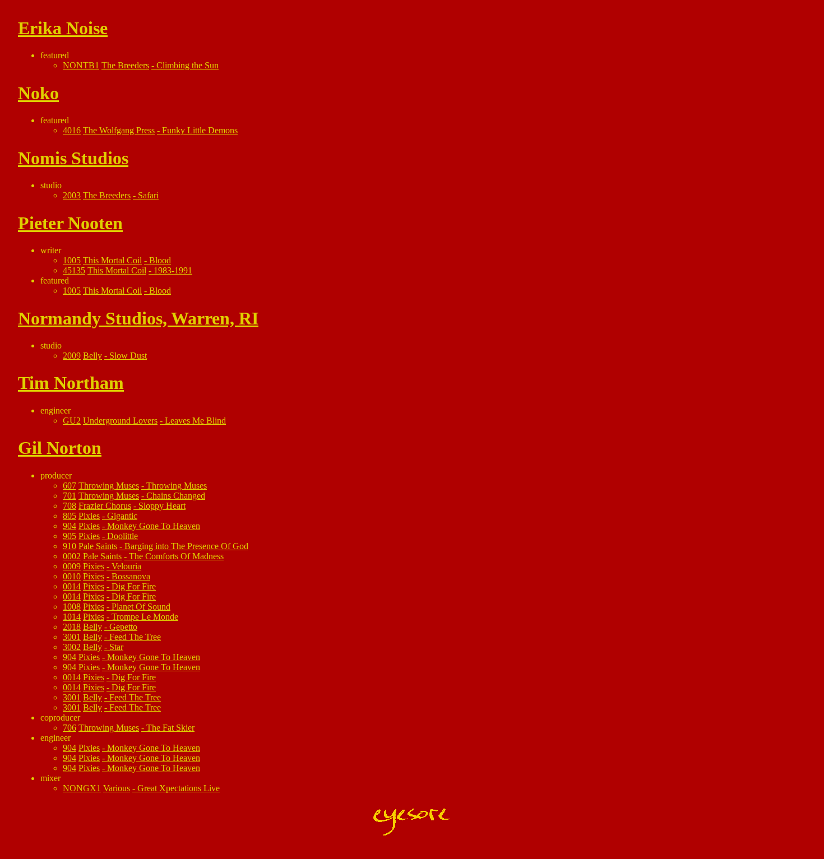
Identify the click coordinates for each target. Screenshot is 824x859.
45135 (74, 270)
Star (116, 647)
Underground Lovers (120, 420)
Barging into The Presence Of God (186, 546)
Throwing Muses (108, 485)
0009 (72, 566)
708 (69, 505)
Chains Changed (175, 495)
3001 (72, 637)
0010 (72, 576)
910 (69, 546)
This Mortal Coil (112, 260)
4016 (72, 130)
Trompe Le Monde (145, 616)
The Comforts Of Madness (176, 556)
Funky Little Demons (200, 130)
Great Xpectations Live (178, 788)
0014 (72, 586)
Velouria (126, 566)
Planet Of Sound (141, 606)
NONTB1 (81, 65)
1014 (72, 616)
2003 (72, 195)
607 (69, 485)
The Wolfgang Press (119, 130)
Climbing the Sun (187, 65)
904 (69, 526)
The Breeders (125, 65)
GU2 (72, 420)
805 (69, 516)
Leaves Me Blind (195, 420)
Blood (160, 260)
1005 (72, 260)
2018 (72, 627)
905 (69, 536)
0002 (72, 556)
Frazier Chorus (104, 505)
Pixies (89, 516)
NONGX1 (82, 788)
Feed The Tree (135, 637)
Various (116, 788)
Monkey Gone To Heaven (153, 526)
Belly (92, 355)
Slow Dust (128, 355)
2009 (72, 355)
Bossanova (131, 576)
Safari (148, 195)
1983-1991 (173, 270)
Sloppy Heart (162, 505)
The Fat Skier (170, 727)
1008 (72, 606)
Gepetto (123, 627)
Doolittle (122, 536)
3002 (72, 647)
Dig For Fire (134, 586)
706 (69, 727)
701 (69, 495)
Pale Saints (97, 546)
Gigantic (122, 516)
